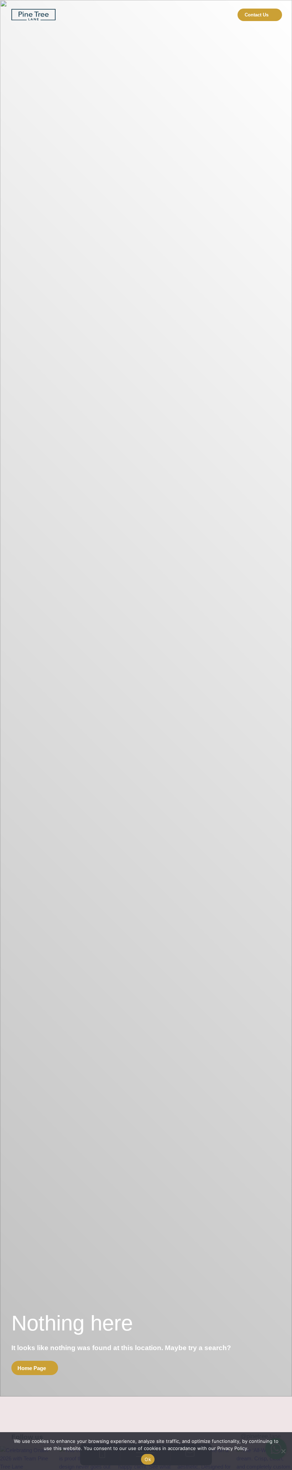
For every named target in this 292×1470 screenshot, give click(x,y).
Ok (148, 1459)
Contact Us (256, 14)
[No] (283, 1451)
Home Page (31, 1368)
